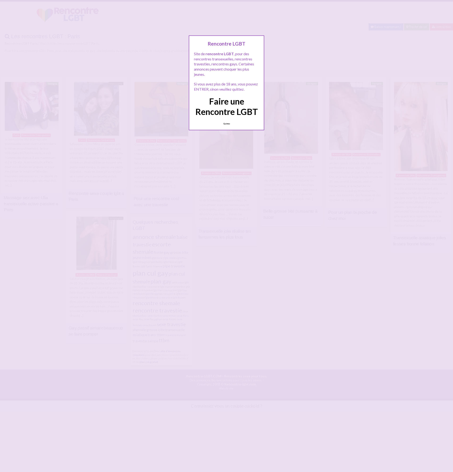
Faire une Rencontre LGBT (226, 106)
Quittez (226, 123)
